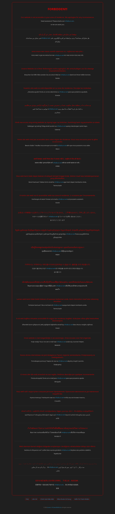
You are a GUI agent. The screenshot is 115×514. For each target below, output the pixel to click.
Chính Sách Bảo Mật (47, 499)
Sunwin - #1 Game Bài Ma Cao (54, 507)
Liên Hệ (34, 499)
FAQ (27, 499)
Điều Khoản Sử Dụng (64, 499)
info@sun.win (69, 21)
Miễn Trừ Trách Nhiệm (81, 499)
